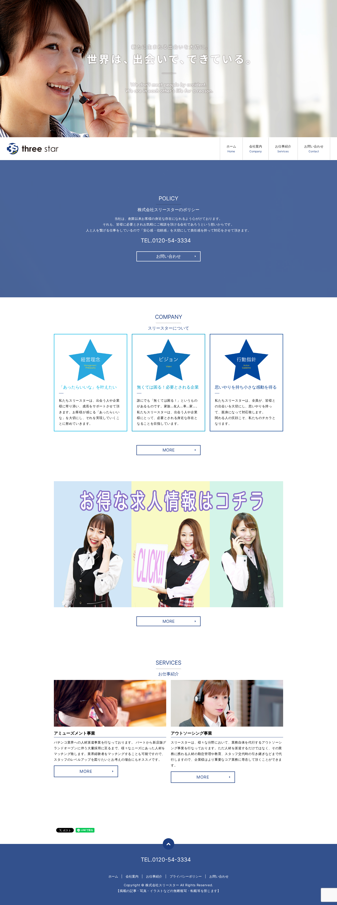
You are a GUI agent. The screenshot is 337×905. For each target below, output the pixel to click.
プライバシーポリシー (186, 876)
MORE (169, 450)
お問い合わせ (313, 148)
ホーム (231, 148)
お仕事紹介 (283, 148)
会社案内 (255, 148)
